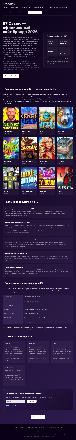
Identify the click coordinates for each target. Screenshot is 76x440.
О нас (15, 427)
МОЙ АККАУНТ (21, 12)
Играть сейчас (9, 76)
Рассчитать (31, 401)
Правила (41, 427)
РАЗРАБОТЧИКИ (15, 7)
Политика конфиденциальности (54, 427)
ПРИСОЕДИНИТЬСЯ (35, 12)
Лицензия (21, 427)
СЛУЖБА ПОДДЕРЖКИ (60, 7)
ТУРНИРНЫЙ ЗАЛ (26, 7)
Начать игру (37, 417)
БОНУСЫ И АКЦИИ (38, 7)
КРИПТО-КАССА (7, 12)
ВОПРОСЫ (5, 7)
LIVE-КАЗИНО (48, 7)
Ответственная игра (32, 427)
